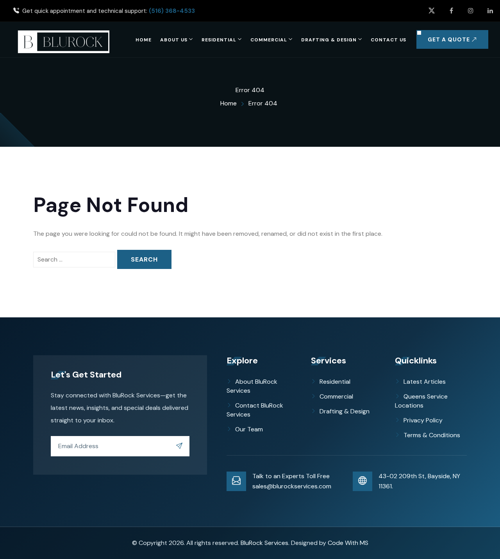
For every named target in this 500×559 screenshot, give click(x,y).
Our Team (249, 429)
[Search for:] (74, 259)
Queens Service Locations (421, 400)
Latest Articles (425, 381)
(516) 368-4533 (172, 11)
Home (144, 40)
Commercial (268, 40)
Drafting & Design (329, 40)
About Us (174, 40)
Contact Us (388, 40)
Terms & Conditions (432, 435)
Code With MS (348, 543)
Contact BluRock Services (255, 409)
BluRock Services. (265, 543)
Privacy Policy (423, 420)
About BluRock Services (252, 386)
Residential (219, 40)
